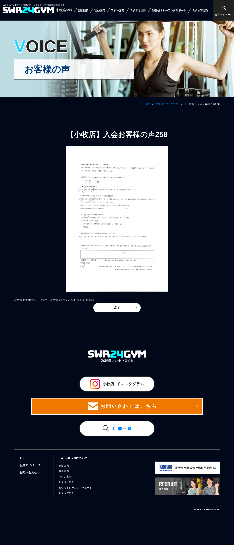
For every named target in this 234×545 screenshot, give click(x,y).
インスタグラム (123, 384)
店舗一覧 (122, 428)
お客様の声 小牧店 (166, 103)
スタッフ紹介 (200, 10)
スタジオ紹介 (138, 10)
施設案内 (83, 10)
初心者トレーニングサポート (169, 10)
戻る (117, 307)
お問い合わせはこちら (129, 406)
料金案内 (100, 10)
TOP (69, 10)
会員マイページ (224, 14)
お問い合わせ (28, 472)
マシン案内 (117, 10)
